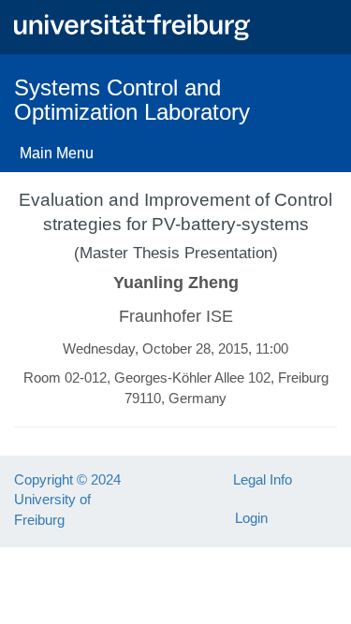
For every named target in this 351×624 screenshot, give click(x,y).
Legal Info (262, 479)
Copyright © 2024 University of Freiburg (67, 500)
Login (251, 518)
